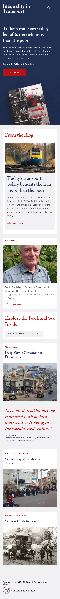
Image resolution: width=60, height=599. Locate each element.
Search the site (49, 8)
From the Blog (19, 136)
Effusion (6, 584)
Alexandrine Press (20, 590)
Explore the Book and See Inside (30, 322)
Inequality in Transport (16, 9)
